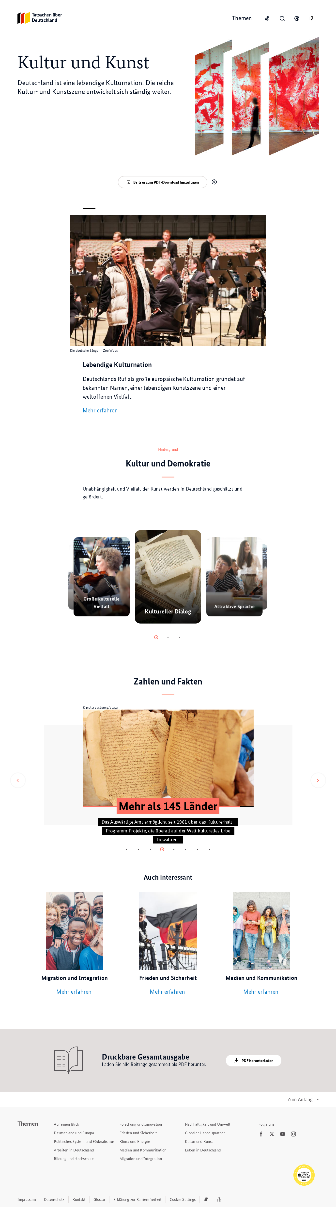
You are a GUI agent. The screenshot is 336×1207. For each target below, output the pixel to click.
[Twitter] (271, 1134)
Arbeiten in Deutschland (74, 1149)
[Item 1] (168, 637)
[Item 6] (197, 849)
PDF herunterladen (258, 1060)
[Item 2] (180, 637)
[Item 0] (156, 637)
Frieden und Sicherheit (138, 1132)
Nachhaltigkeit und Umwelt (207, 1124)
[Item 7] (209, 849)
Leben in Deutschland (203, 1149)
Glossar (99, 1199)
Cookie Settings (183, 1199)
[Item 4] (174, 849)
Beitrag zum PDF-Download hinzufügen (166, 182)
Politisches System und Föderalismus (84, 1141)
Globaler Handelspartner (205, 1132)
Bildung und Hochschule (74, 1158)
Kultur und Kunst (199, 1141)
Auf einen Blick (66, 1124)
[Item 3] (162, 849)
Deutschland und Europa (74, 1132)
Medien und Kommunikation (143, 1149)
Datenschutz (54, 1199)
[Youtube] (282, 1134)
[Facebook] (261, 1134)
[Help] (214, 182)
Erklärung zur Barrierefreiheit (137, 1199)
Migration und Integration (141, 1158)
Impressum (26, 1199)
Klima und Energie (135, 1141)
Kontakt (79, 1199)
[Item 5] (186, 849)
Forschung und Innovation (141, 1124)
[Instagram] (293, 1134)
